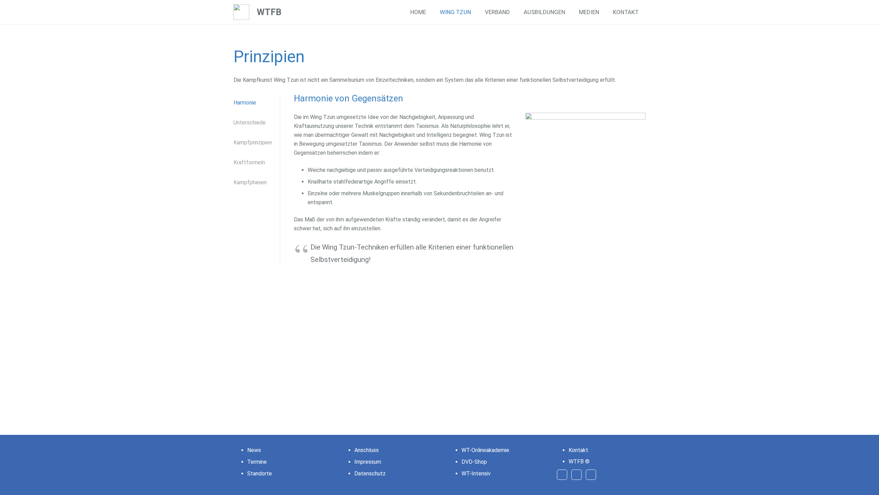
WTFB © (579, 461)
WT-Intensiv (476, 473)
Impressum (367, 462)
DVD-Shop (474, 462)
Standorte (259, 473)
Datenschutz (370, 473)
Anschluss (366, 450)
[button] (476, 12)
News (254, 450)
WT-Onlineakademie (485, 450)
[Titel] (241, 12)
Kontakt (578, 450)
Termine (257, 462)
